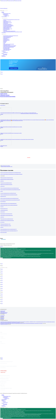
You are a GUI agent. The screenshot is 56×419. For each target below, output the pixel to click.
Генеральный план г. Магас (7, 13)
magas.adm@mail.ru (8, 351)
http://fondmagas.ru (3, 201)
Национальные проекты (6, 44)
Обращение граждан (4, 95)
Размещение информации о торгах (5, 225)
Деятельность (4, 32)
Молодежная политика (6, 40)
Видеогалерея (5, 403)
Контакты (3, 55)
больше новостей (2, 105)
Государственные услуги (4, 210)
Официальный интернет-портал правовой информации (8, 205)
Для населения (5, 397)
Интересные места (5, 14)
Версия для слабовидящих (3, 8)
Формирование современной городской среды (9, 45)
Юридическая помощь (6, 48)
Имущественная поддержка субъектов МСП (9, 46)
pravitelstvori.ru (2, 186)
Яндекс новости (5, 52)
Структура (4, 20)
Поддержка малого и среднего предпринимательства (10, 35)
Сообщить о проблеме (13, 68)
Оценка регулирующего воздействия (8, 25)
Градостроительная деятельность (8, 36)
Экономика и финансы (6, 39)
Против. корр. (4, 56)
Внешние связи (5, 38)
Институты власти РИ (6, 29)
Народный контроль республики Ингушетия (7, 220)
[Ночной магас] (2, 315)
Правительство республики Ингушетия (6, 184)
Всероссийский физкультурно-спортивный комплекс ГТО (9, 230)
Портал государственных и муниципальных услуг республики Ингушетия (11, 174)
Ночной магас (2, 316)
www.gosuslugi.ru (2, 211)
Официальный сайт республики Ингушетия (6, 179)
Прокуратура (5, 30)
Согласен (1, 418)
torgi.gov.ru (1, 227)
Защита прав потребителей (7, 49)
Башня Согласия (2, 311)
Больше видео (3, 239)
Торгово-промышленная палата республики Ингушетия (8, 194)
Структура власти (4, 16)
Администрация (5, 21)
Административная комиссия (7, 27)
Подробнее (28, 157)
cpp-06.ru (1, 191)
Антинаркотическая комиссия (7, 26)
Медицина (4, 41)
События (4, 51)
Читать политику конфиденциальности (5, 257)
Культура (4, 42)
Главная (3, 394)
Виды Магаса (2, 318)
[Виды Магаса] (2, 317)
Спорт (4, 43)
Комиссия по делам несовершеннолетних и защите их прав (11, 19)
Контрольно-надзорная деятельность (8, 47)
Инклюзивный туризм (6, 50)
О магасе (3, 12)
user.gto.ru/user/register (3, 232)
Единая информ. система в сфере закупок (6, 215)
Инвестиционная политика (7, 37)
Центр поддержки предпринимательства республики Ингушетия (10, 189)
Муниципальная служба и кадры (7, 28)
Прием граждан (7, 15)
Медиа (3, 53)
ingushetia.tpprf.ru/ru (3, 196)
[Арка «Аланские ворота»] (4, 312)
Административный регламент (7, 22)
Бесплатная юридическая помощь (7, 96)
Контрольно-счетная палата (7, 24)
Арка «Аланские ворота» (3, 313)
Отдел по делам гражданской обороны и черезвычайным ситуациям (12, 31)
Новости (3, 400)
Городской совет (5, 23)
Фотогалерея (5, 54)
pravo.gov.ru (1, 206)
